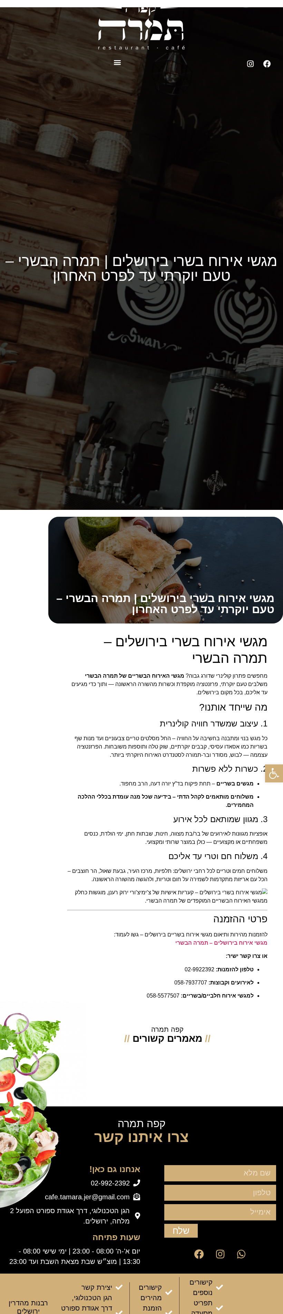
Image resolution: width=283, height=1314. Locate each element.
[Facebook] (267, 64)
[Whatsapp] (241, 1254)
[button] (117, 62)
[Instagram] (250, 64)
